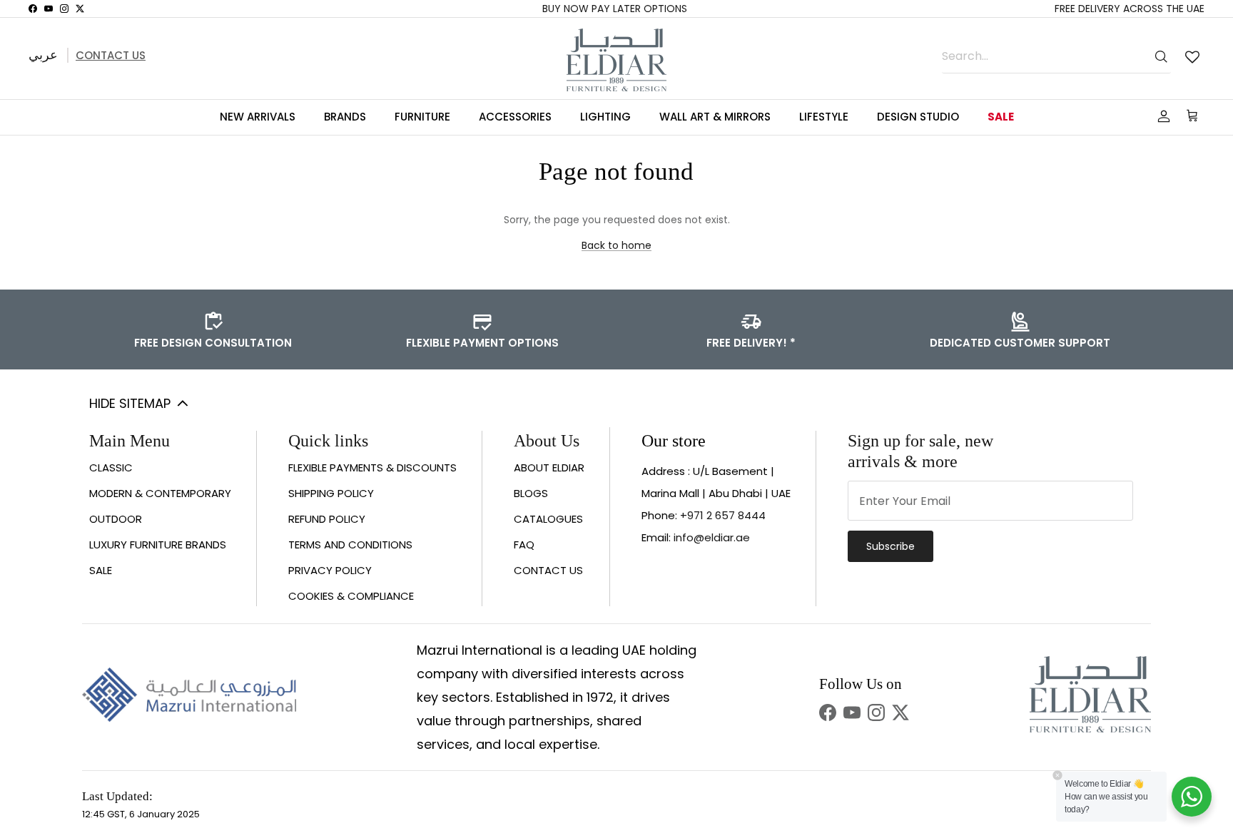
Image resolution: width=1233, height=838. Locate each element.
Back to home (616, 245)
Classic (111, 467)
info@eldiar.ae (712, 537)
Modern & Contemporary (160, 493)
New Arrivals (257, 116)
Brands (345, 116)
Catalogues (548, 518)
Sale (1001, 116)
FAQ (524, 544)
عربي (43, 54)
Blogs (531, 493)
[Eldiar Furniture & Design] (616, 60)
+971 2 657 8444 (723, 515)
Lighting (605, 116)
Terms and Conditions (350, 544)
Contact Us (111, 55)
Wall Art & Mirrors (715, 116)
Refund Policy (326, 518)
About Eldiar (549, 467)
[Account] (1161, 116)
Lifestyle (823, 116)
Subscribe (890, 546)
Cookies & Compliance (351, 595)
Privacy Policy (330, 570)
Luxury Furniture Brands (157, 544)
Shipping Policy (331, 493)
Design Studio (918, 116)
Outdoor (115, 518)
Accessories (515, 116)
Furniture (422, 116)
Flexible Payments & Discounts (372, 467)
